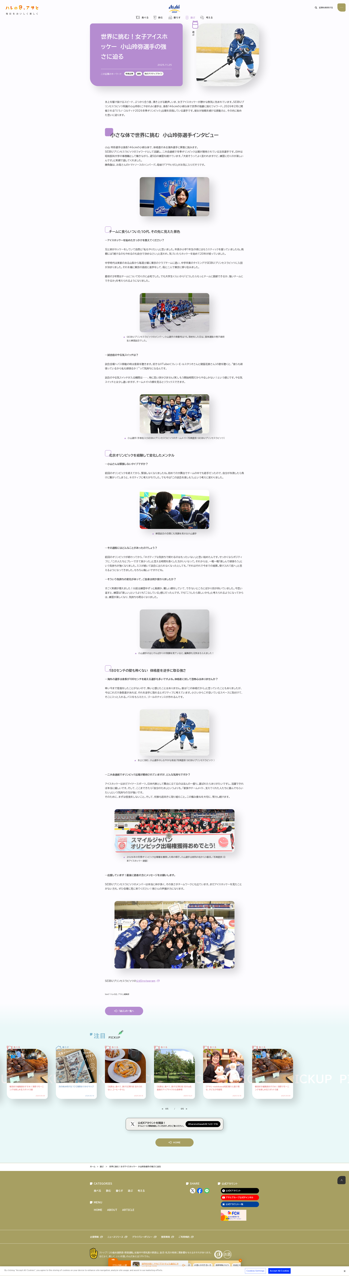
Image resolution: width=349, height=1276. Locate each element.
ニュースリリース (115, 1237)
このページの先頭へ (341, 1180)
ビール (233, 1265)
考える (209, 17)
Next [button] (184, 1108)
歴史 (224, 1265)
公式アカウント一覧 (234, 1204)
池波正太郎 (200, 1265)
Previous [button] (165, 1108)
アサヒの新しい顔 (119, 1265)
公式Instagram (145, 981)
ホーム (92, 1167)
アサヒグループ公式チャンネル (239, 1197)
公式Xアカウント (233, 1191)
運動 (139, 74)
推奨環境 (165, 1237)
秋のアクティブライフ (153, 74)
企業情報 (94, 1237)
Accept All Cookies (279, 1271)
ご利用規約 (184, 1237)
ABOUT (112, 1210)
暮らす (177, 17)
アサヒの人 (213, 1265)
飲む (160, 17)
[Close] (345, 1271)
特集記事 (129, 74)
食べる (145, 17)
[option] (125, 1071)
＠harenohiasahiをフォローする (203, 1124)
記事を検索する (326, 8)
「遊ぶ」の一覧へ (126, 1011)
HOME (176, 1142)
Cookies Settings (255, 1271)
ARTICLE (128, 1210)
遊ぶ (192, 17)
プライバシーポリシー (142, 1237)
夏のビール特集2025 (101, 1265)
